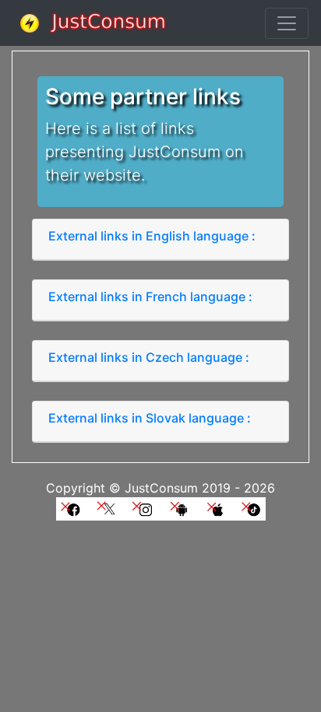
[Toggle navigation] (287, 23)
